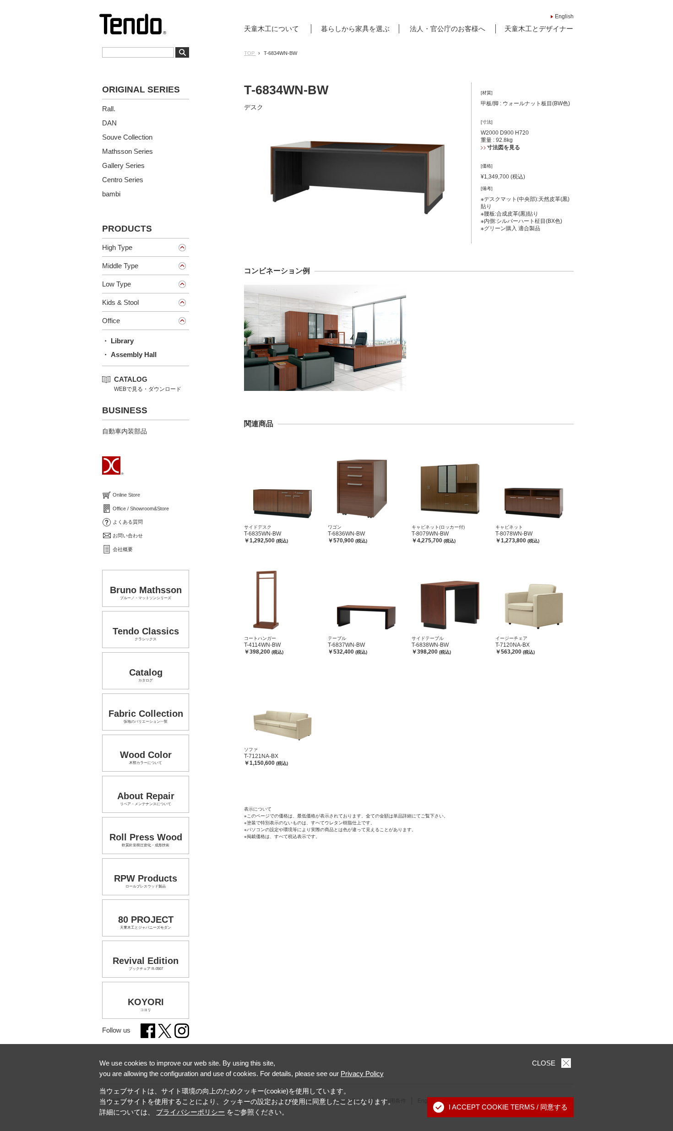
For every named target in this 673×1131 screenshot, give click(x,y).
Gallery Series (123, 165)
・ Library (118, 341)
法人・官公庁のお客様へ (447, 28)
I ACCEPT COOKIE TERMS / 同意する (508, 1107)
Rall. (108, 109)
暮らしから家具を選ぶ (355, 28)
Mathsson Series (127, 151)
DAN (109, 123)
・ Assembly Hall (129, 354)
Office (111, 321)
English (564, 16)
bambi (111, 194)
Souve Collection (127, 137)
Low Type (116, 284)
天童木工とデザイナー (539, 28)
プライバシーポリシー (190, 1112)
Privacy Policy (362, 1073)
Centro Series (122, 180)
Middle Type (120, 266)
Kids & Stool (120, 302)
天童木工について (271, 28)
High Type (117, 247)
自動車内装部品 (124, 431)
